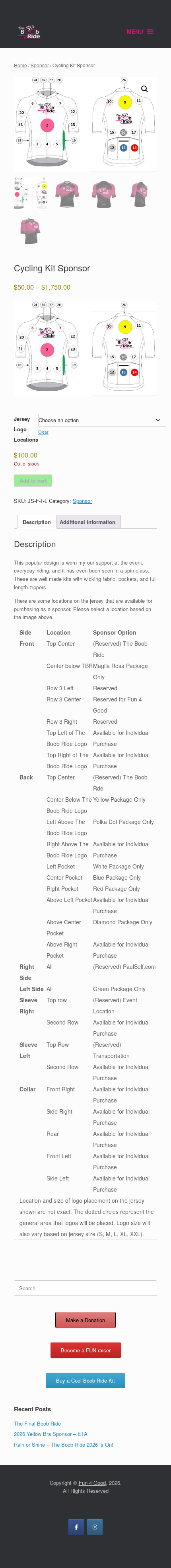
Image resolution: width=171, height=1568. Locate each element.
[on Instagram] (95, 1527)
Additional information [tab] (87, 522)
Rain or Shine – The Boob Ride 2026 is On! (63, 1444)
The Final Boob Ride (37, 1423)
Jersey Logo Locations (26, 429)
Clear (43, 432)
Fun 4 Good (92, 1482)
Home (20, 65)
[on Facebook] (76, 1527)
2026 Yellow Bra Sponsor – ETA (50, 1433)
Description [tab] (37, 522)
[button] (145, 89)
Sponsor (40, 65)
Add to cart (33, 480)
